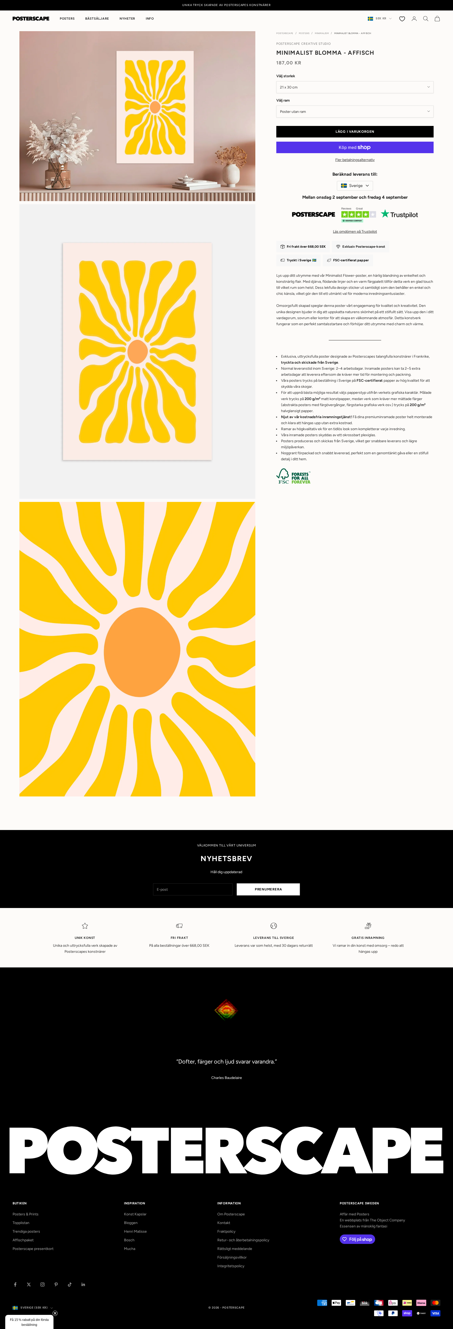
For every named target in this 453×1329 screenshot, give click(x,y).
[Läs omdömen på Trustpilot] (355, 216)
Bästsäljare (97, 18)
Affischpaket (23, 1240)
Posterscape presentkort (33, 1249)
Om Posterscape (231, 1214)
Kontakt (223, 1223)
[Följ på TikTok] (69, 1284)
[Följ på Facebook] (15, 1284)
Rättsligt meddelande (234, 1249)
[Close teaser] (55, 1313)
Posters (67, 18)
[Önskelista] (403, 18)
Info (150, 18)
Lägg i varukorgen (355, 132)
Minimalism (322, 33)
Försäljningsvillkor (232, 1257)
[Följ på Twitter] (28, 1284)
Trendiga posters (26, 1231)
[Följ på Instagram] (42, 1284)
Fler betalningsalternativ (355, 160)
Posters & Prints (26, 1214)
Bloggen (131, 1223)
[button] (29, 1322)
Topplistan (21, 1223)
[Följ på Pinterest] (56, 1284)
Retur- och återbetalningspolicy (243, 1240)
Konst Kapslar (135, 1214)
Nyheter (127, 18)
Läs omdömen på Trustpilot (355, 231)
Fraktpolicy (226, 1231)
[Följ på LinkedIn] (83, 1284)
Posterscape (284, 33)
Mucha (129, 1249)
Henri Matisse (135, 1231)
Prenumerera (268, 889)
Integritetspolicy (230, 1266)
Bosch (129, 1240)
